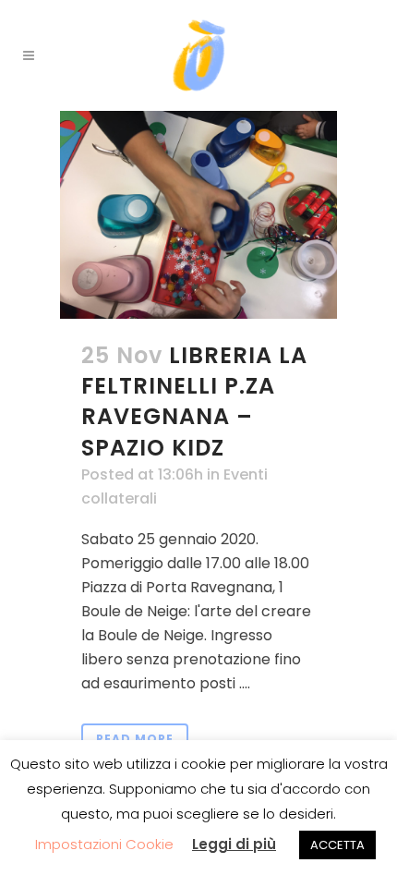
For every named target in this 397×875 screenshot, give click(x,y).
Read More (135, 739)
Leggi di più (234, 844)
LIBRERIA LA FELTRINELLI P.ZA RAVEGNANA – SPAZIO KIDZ (194, 401)
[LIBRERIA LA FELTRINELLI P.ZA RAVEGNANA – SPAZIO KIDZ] (198, 215)
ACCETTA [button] (337, 845)
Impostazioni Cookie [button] (104, 844)
